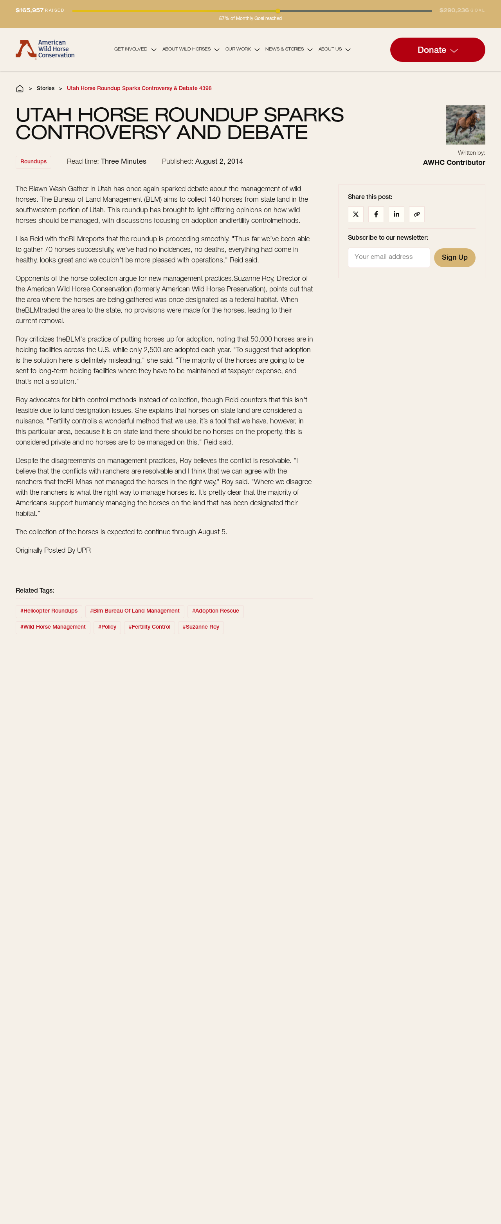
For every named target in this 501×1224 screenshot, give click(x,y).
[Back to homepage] (45, 50)
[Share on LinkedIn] (396, 214)
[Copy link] (417, 214)
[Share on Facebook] (376, 214)
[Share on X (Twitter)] (356, 214)
